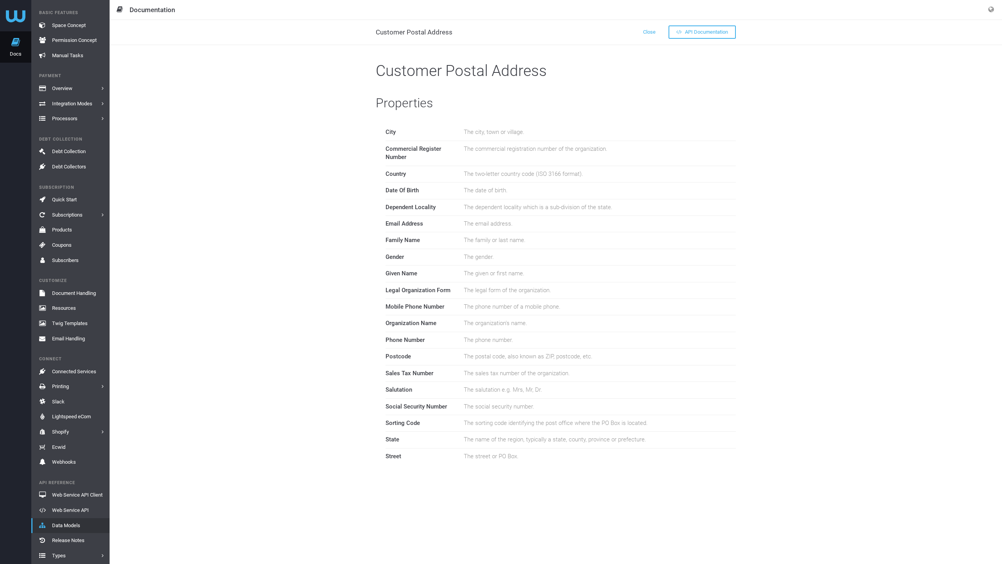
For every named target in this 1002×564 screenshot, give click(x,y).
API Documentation (706, 32)
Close (649, 32)
